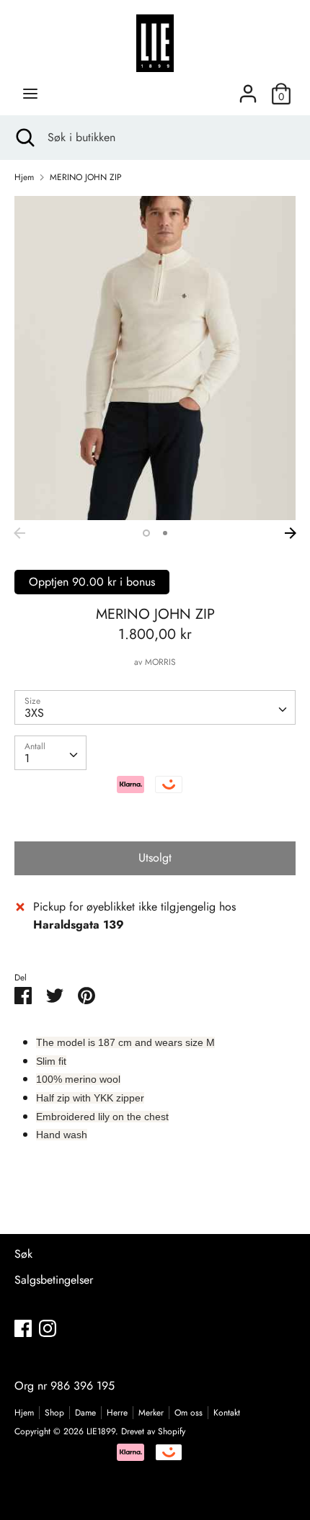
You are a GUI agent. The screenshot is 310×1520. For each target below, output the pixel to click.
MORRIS (160, 662)
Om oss (188, 1412)
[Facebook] (23, 1328)
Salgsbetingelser (53, 1279)
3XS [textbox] (34, 713)
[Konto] (248, 88)
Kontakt (226, 1412)
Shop (54, 1412)
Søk (23, 1254)
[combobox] (155, 707)
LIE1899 (101, 1431)
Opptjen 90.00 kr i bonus (92, 581)
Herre (117, 1412)
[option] (155, 358)
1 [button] (146, 533)
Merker (151, 1412)
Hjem (24, 1412)
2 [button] (165, 533)
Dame (85, 1412)
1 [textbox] (27, 758)
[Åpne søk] (24, 137)
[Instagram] (47, 1328)
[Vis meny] (30, 93)
